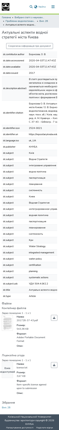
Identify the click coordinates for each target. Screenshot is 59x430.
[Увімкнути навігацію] (53, 7)
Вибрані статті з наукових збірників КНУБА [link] (30, 17)
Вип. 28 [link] (43, 21)
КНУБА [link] (29, 424)
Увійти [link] (42, 6)
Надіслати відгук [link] (44, 427)
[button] (5, 7)
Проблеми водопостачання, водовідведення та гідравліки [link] (20, 21)
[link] (54, 318)
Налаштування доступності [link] (19, 427)
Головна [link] (6, 17)
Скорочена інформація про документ (29, 46)
